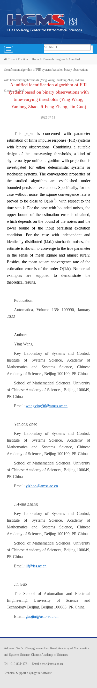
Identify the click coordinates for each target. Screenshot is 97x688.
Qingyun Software (40, 673)
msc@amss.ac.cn (52, 664)
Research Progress (54, 59)
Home (35, 59)
